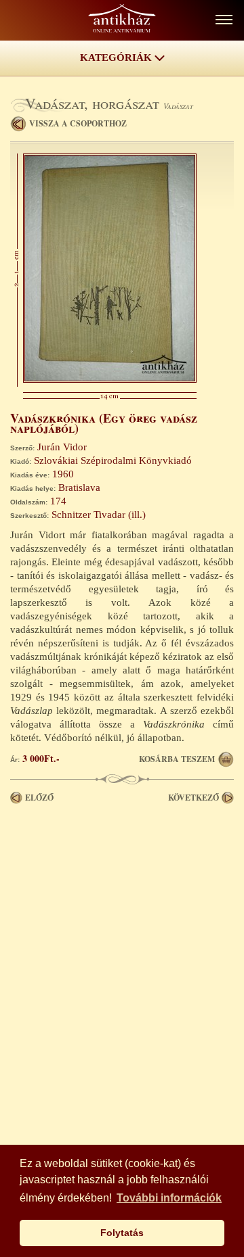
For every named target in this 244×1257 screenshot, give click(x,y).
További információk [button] (169, 1198)
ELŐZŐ (39, 797)
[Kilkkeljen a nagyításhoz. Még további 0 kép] (110, 379)
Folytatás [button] (122, 1232)
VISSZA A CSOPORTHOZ (78, 123)
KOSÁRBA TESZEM (177, 759)
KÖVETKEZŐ (193, 797)
